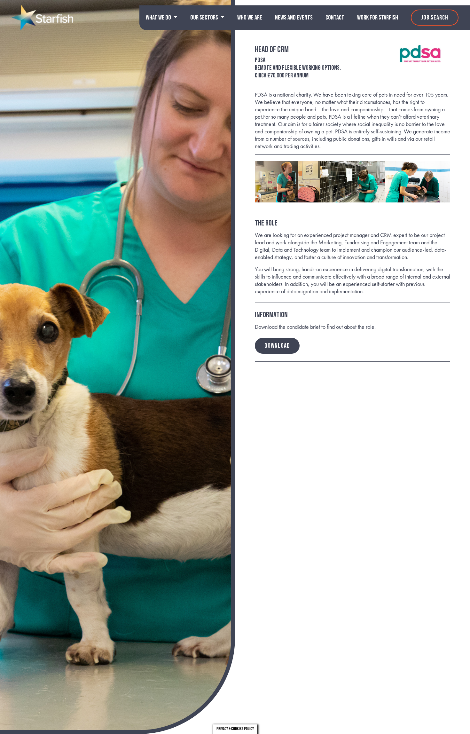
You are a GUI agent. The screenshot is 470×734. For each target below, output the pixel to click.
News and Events (294, 17)
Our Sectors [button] (204, 17)
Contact (334, 17)
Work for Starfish (377, 17)
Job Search (434, 17)
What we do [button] (159, 17)
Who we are (249, 17)
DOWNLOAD (277, 346)
